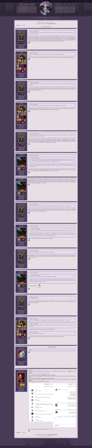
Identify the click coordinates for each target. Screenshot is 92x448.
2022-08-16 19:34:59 (21, 152)
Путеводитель (58, 3)
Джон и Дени (44, 23)
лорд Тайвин (21, 370)
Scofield (21, 154)
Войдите (45, 22)
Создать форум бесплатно (49, 436)
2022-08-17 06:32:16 (21, 269)
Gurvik (21, 52)
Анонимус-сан (21, 30)
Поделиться (17, 28)
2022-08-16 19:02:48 (21, 101)
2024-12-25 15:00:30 (21, 368)
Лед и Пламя (39, 23)
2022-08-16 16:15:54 (21, 28)
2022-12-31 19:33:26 (21, 345)
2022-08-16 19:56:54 (21, 223)
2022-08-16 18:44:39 (21, 79)
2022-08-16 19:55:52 (21, 201)
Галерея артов (70, 3)
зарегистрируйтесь (51, 22)
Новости (64, 3)
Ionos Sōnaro (21, 347)
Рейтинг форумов (41, 436)
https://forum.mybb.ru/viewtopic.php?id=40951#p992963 (40, 373)
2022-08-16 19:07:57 (21, 130)
